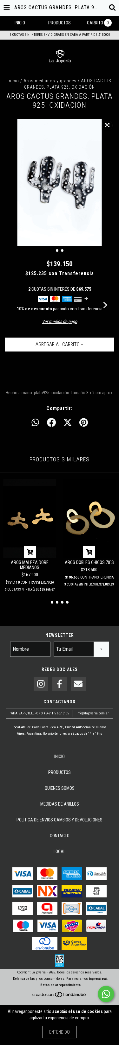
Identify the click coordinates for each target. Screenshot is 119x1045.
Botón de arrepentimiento (60, 985)
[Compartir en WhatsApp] (35, 423)
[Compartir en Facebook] (51, 423)
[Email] (78, 684)
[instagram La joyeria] (41, 684)
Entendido (59, 1032)
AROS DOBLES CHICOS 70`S (89, 562)
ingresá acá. (98, 979)
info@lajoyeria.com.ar (92, 713)
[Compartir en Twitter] (67, 423)
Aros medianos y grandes (49, 80)
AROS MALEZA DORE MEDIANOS (30, 565)
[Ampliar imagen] (107, 125)
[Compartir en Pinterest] (83, 423)
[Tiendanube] (59, 997)
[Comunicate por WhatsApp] (106, 994)
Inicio (13, 80)
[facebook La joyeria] (59, 684)
